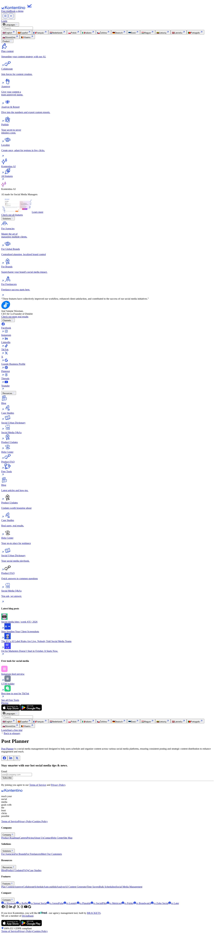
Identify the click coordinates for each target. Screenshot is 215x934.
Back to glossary (12, 733)
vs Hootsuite (10, 903)
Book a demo (16, 11)
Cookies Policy (40, 821)
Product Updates (14, 870)
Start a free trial (14, 730)
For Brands (20, 854)
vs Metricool (115, 903)
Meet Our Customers (51, 854)
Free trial (5, 11)
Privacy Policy (58, 785)
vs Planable (85, 903)
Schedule (39, 886)
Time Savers (93, 886)
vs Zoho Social (160, 903)
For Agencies (7, 854)
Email (4, 771)
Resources (7, 393)
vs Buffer (23, 903)
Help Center (57, 837)
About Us (39, 837)
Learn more (37, 212)
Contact (47, 837)
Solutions (7, 218)
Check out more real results (14, 316)
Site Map (67, 837)
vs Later (175, 903)
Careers (23, 837)
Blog (3, 870)
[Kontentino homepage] (17, 8)
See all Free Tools (10, 700)
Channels (7, 320)
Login (4, 21)
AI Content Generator (76, 886)
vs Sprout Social (39, 903)
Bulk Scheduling (107, 886)
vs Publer (128, 903)
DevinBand (27, 915)
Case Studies (35, 870)
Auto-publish (50, 886)
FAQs (26, 870)
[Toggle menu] (8, 16)
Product (6, 41)
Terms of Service (37, 785)
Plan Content (7, 886)
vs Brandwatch (143, 903)
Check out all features (12, 215)
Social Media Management (129, 886)
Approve (18, 886)
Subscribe (7, 778)
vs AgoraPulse (56, 903)
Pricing (4, 703)
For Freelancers (33, 854)
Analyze (61, 886)
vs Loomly (71, 903)
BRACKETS (94, 913)
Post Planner (7, 748)
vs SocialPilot (100, 903)
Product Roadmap (10, 837)
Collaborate (28, 886)
